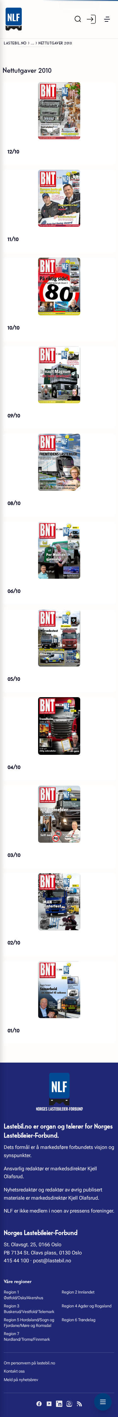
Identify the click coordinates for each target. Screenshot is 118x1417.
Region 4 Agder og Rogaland (86, 1306)
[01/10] (59, 989)
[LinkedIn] (59, 1404)
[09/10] (59, 374)
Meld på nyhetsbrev (21, 1379)
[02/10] (59, 901)
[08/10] (59, 462)
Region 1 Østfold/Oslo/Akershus (23, 1295)
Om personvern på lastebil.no (29, 1363)
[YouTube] (49, 1404)
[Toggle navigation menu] (103, 1402)
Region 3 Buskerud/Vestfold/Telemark (29, 1309)
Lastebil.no (15, 42)
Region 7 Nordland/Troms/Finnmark (27, 1336)
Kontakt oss (14, 1371)
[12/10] (59, 110)
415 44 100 (16, 1261)
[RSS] (79, 1404)
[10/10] (59, 286)
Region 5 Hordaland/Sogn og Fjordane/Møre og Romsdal (29, 1322)
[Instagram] (69, 1404)
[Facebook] (39, 1404)
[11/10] (59, 198)
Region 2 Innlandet (78, 1292)
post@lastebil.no (52, 1261)
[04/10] (59, 726)
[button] (107, 19)
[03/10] (59, 814)
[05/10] (59, 638)
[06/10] (59, 550)
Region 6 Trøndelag (78, 1319)
